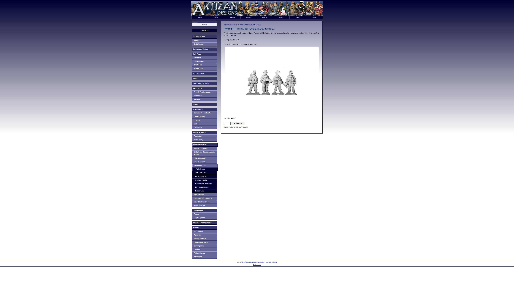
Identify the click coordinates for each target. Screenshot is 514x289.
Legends (197, 249)
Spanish (197, 120)
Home (200, 17)
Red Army (198, 136)
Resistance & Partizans (203, 198)
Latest (298, 17)
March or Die (197, 88)
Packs (196, 214)
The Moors (198, 65)
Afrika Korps (256, 25)
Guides (216, 17)
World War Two (199, 205)
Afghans (197, 40)
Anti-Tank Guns (200, 173)
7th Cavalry (198, 231)
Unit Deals (198, 127)
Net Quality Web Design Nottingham (253, 262)
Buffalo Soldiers (200, 239)
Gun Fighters (199, 246)
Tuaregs (197, 99)
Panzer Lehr (199, 191)
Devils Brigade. (200, 158)
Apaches (197, 235)
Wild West (196, 228)
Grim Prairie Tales (201, 242)
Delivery (232, 17)
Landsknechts (199, 117)
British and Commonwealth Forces (204, 153)
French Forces (199, 162)
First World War (198, 74)
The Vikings (198, 68)
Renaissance (198, 109)
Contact (265, 17)
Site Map (268, 262)
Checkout (204, 30)
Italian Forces (199, 194)
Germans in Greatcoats (203, 184)
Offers (281, 17)
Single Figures (199, 218)
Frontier (196, 78)
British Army (199, 44)
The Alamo (198, 257)
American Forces (200, 148)
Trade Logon (257, 265)
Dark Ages (197, 54)
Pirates (195, 104)
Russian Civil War (199, 132)
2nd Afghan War (199, 37)
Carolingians (199, 61)
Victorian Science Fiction (202, 223)
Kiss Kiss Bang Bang (201, 83)
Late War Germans (202, 187)
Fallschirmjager (201, 176)
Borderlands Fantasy (201, 49)
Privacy (274, 262)
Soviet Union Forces (201, 202)
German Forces (244, 25)
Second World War (230, 25)
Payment (248, 17)
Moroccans (198, 96)
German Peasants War (202, 113)
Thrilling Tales (198, 210)
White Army (198, 140)
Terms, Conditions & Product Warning (236, 127)
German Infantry (201, 180)
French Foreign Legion (202, 92)
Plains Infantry (199, 253)
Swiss (196, 124)
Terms (314, 17)
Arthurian (197, 58)
